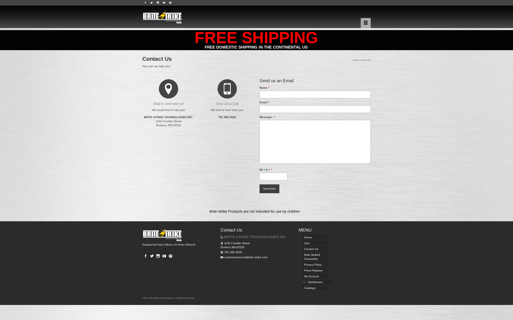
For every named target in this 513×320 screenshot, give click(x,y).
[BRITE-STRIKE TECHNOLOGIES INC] (178, 17)
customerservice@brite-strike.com (246, 257)
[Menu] (366, 23)
